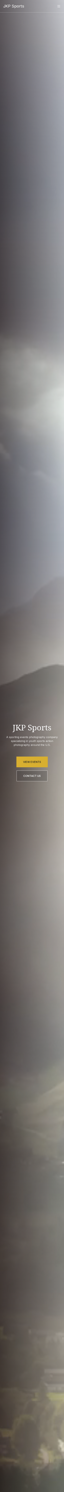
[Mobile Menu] (59, 6)
